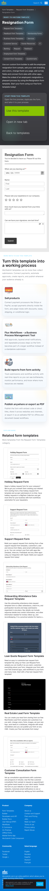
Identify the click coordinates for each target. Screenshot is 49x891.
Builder (4, 813)
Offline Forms (7, 833)
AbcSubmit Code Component (13, 838)
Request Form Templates (25, 9)
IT (40, 44)
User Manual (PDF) (9, 822)
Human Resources (28, 44)
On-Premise (6, 830)
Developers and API (9, 816)
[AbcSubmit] (4, 3)
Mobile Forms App (8, 835)
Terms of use (29, 824)
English (27, 851)
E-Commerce (7, 827)
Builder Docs (7, 819)
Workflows (6, 824)
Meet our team (29, 822)
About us (27, 811)
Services (31, 38)
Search (36, 3)
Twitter (4, 854)
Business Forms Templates (13, 38)
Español (27, 857)
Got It (39, 884)
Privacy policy (29, 827)
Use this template (17, 110)
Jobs (26, 819)
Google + (5, 857)
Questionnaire (32, 59)
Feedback (28, 49)
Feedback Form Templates (13, 33)
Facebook (6, 851)
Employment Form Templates (14, 54)
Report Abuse (29, 830)
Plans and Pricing (30, 816)
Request (17, 49)
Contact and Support (32, 813)
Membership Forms (35, 33)
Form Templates (8, 9)
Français (27, 862)
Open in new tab (16, 121)
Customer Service (10, 44)
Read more (10, 886)
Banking (7, 49)
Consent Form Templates (13, 59)
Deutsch (27, 860)
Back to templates (18, 133)
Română (27, 854)
